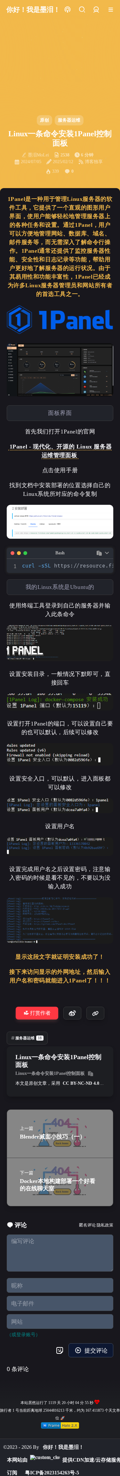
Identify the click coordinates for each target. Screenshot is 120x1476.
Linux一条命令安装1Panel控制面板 (50, 1073)
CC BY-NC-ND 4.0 (81, 1083)
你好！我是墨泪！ (63, 1447)
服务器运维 (69, 120)
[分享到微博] (72, 1013)
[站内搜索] (81, 9)
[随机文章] (67, 9)
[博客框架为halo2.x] (60, 1425)
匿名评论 (87, 1225)
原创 (44, 120)
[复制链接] (95, 1013)
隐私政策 (105, 1225)
